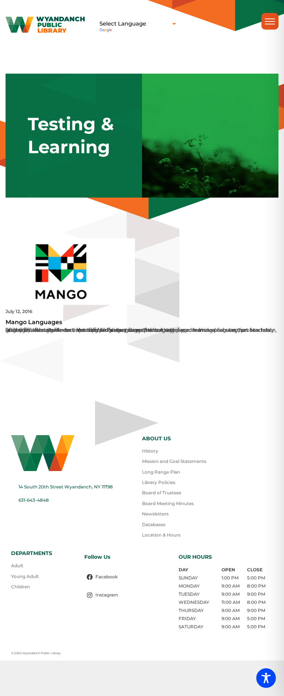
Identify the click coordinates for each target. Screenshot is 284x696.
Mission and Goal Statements (174, 461)
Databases (153, 524)
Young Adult (25, 576)
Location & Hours (161, 535)
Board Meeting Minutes (168, 503)
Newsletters (155, 514)
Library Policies (158, 482)
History (150, 451)
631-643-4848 (33, 500)
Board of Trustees (161, 492)
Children (20, 586)
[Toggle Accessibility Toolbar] (266, 678)
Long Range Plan (161, 472)
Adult (17, 565)
